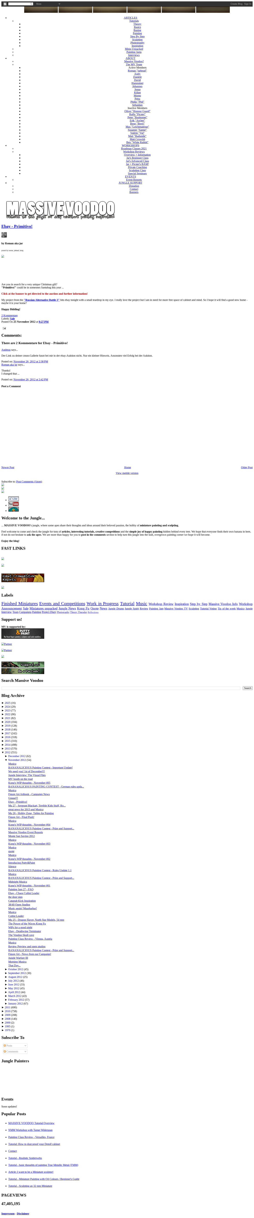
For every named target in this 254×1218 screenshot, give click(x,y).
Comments (12, 1051)
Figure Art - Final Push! (21, 817)
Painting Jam (156, 608)
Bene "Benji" (137, 123)
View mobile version (127, 473)
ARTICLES (130, 17)
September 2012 (17, 973)
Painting (137, 33)
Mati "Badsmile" (137, 136)
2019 (8, 725)
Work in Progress (103, 603)
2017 (8, 733)
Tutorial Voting (208, 608)
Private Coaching (137, 167)
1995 (8, 1026)
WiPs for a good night (20, 927)
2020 (8, 721)
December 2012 (17, 756)
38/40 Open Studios (19, 904)
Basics (137, 27)
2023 (8, 710)
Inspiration (137, 45)
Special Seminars (137, 173)
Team (15, 612)
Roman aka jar (9, 364)
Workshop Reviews (134, 151)
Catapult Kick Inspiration (22, 900)
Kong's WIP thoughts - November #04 (29, 824)
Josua (137, 89)
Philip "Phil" (137, 101)
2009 (8, 1015)
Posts (9, 1045)
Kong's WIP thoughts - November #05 (29, 782)
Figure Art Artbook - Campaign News (29, 794)
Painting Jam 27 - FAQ (21, 889)
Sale (26, 608)
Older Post (247, 467)
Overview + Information (137, 154)
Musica (240, 608)
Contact (134, 189)
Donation (134, 185)
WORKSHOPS (130, 145)
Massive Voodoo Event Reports (25, 832)
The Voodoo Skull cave (21, 935)
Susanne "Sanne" (137, 129)
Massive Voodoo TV (176, 608)
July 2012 (14, 980)
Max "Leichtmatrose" (137, 126)
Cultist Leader (16, 916)
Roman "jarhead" (137, 70)
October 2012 (16, 969)
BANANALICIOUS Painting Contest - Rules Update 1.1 (40, 870)
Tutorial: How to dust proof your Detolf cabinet (34, 1144)
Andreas (6, 349)
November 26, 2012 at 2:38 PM (30, 361)
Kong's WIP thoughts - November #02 (29, 858)
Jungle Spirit (132, 608)
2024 (8, 706)
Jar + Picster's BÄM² (137, 164)
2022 (8, 714)
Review (144, 608)
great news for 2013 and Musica (25, 809)
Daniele (137, 76)
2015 (8, 740)
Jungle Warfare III (18, 957)
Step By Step (137, 36)
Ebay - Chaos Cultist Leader (23, 893)
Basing (137, 30)
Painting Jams (134, 52)
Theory (137, 23)
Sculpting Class (137, 170)
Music (141, 603)
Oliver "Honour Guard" (137, 111)
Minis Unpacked (134, 48)
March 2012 (15, 995)
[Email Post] (3, 327)
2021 (8, 718)
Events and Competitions (62, 603)
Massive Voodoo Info (223, 604)
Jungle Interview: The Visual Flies (27, 775)
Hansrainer (137, 83)
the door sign (15, 897)
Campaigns (25, 612)
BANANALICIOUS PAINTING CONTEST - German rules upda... (46, 786)
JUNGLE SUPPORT (130, 182)
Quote (95, 608)
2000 (8, 1022)
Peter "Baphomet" (137, 117)
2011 (8, 1007)
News (103, 608)
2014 (8, 744)
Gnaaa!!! (13, 798)
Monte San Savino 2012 (21, 836)
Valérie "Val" (137, 132)
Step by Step (198, 604)
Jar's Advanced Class (137, 161)
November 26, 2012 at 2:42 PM (30, 379)
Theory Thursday (78, 612)
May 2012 (14, 988)
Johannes (137, 86)
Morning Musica (17, 961)
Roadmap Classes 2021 (134, 148)
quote (11, 851)
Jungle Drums (116, 608)
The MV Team (134, 64)
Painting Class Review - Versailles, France (31, 1137)
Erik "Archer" (137, 120)
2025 (8, 702)
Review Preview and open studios (26, 946)
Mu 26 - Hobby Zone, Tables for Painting (31, 813)
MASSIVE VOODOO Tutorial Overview (31, 1123)
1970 (8, 1030)
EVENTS (130, 176)
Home (127, 467)
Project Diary (49, 612)
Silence (12, 866)
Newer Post (7, 467)
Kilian (137, 92)
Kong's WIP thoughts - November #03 (29, 843)
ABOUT (130, 58)
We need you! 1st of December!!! (26, 771)
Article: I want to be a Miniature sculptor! (30, 1171)
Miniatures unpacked (44, 608)
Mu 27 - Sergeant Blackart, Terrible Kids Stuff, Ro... (37, 805)
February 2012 (16, 999)
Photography (137, 42)
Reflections (93, 612)
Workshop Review (161, 604)
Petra (137, 98)
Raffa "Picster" (137, 114)
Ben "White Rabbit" (137, 142)
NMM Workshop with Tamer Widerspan (30, 1130)
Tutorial (127, 603)
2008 (8, 1018)
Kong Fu (83, 608)
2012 (8, 752)
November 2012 (17, 759)
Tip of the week (227, 608)
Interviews (134, 55)
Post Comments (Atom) (29, 481)
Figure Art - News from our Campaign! (29, 954)
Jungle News (67, 608)
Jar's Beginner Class (137, 157)
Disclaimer (23, 1213)
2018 (8, 729)
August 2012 (15, 976)
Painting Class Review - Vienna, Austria (30, 938)
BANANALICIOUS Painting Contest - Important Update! (40, 767)
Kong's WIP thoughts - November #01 (29, 885)
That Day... (14, 965)
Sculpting (137, 39)
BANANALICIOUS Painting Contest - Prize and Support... (41, 828)
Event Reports (134, 179)
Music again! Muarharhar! (22, 908)
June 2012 (14, 984)
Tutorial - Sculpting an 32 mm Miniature (30, 1185)
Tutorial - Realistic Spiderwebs (25, 1158)
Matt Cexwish (137, 139)
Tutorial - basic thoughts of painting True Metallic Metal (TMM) (43, 1165)
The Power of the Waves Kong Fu (27, 923)
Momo (137, 95)
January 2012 (15, 1003)
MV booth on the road (20, 779)
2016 (8, 737)
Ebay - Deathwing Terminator (24, 931)
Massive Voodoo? (134, 61)
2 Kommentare (9, 315)
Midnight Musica (17, 881)
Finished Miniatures (19, 603)
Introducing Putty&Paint (21, 862)
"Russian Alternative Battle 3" (42, 299)
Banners (133, 192)
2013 (8, 748)
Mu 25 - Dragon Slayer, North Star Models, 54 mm (36, 919)
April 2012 (14, 992)
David (137, 80)
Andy (137, 73)
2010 (8, 1011)
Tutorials (134, 20)
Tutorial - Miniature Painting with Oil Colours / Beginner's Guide (43, 1179)
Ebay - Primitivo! (16, 226)
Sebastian (137, 104)
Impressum (8, 1213)
